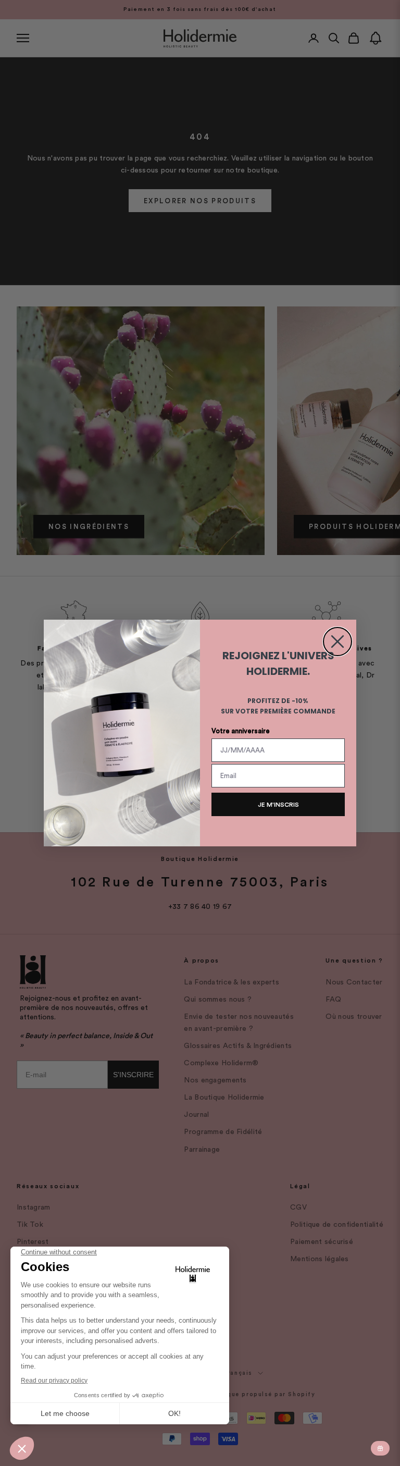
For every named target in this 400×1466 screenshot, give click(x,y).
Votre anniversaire (240, 731)
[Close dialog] (337, 641)
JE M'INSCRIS (278, 805)
